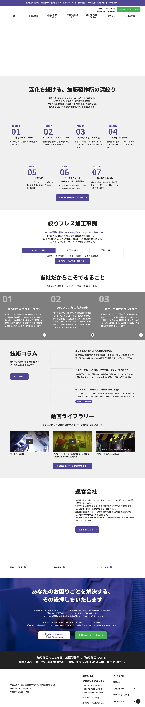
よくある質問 (118, 675)
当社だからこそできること (93, 680)
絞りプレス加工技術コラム (93, 702)
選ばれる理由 (87, 675)
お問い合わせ (118, 688)
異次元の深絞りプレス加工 (93, 693)
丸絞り (79, 256)
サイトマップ (118, 701)
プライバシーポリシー (122, 695)
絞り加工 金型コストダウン (94, 685)
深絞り (50, 256)
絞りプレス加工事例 (90, 697)
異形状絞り (60, 256)
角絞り (70, 256)
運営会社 (117, 682)
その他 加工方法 (91, 256)
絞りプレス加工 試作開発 (93, 689)
